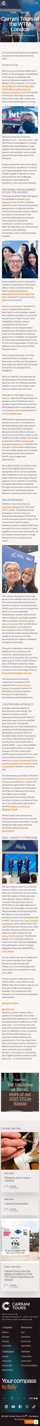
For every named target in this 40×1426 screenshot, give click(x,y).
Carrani (9, 35)
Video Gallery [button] (26, 1346)
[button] (37, 3)
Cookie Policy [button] (26, 1361)
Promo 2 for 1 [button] (26, 1341)
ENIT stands (8, 951)
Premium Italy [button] (7, 1365)
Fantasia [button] (5, 1356)
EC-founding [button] (6, 1346)
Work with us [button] (25, 1336)
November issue (14, 413)
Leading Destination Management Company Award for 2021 (18, 293)
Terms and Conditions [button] (29, 1365)
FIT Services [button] (6, 1361)
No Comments (29, 35)
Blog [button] (23, 1332)
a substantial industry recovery (17, 672)
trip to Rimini (8, 86)
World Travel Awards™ (12, 306)
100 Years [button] (5, 1336)
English (13, 12)
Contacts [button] (5, 1341)
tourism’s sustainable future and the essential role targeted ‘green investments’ (20, 763)
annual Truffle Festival (12, 935)
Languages (31, 1422)
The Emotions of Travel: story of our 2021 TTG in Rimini (20, 1092)
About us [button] (5, 1332)
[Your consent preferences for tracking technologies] (36, 1422)
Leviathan (21, 1419)
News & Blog (24, 12)
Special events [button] (7, 1370)
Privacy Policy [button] (26, 1356)
